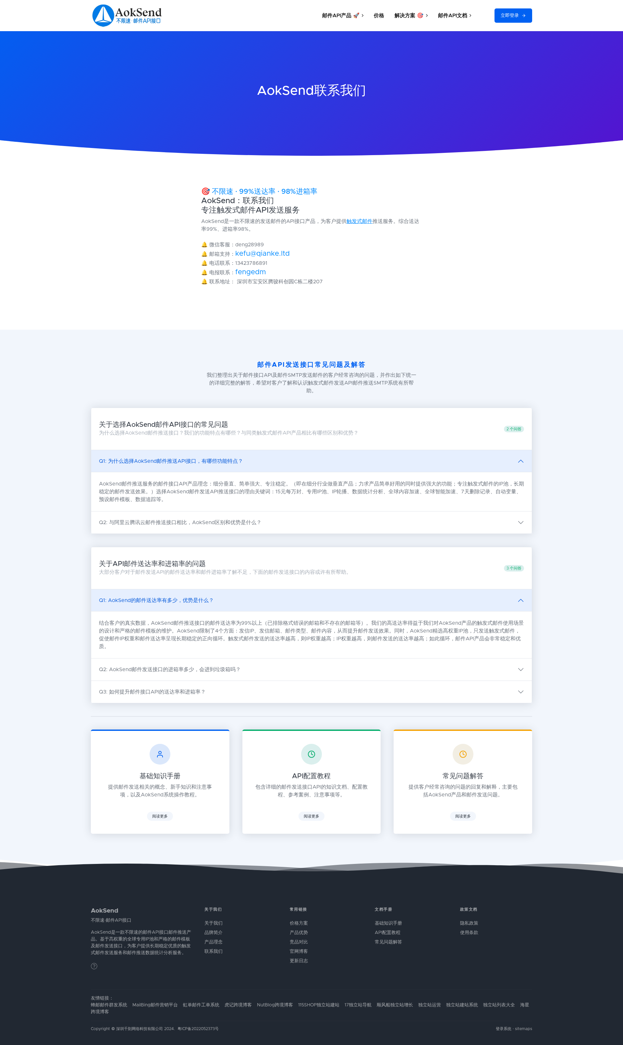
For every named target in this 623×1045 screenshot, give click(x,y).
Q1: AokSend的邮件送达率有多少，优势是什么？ (156, 600)
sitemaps (523, 1029)
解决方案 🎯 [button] (409, 15)
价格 (379, 15)
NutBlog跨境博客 (275, 1005)
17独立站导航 (358, 1005)
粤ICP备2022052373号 (198, 1029)
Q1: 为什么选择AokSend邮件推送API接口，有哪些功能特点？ (171, 461)
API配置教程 (387, 932)
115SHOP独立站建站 (318, 1005)
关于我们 (213, 923)
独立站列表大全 (499, 1005)
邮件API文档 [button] (452, 15)
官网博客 (299, 951)
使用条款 (469, 932)
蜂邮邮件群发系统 (109, 1005)
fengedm (250, 272)
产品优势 (299, 932)
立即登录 (510, 15)
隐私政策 (469, 923)
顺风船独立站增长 (395, 1005)
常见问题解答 (388, 942)
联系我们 (213, 951)
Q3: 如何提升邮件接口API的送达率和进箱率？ (152, 692)
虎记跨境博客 (238, 1005)
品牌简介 (213, 932)
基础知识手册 (388, 923)
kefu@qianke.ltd (262, 253)
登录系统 (503, 1029)
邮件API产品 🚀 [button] (341, 15)
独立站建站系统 (462, 1005)
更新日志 (299, 961)
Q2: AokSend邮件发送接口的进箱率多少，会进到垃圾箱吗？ (170, 669)
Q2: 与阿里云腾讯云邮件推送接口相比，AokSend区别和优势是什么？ (180, 522)
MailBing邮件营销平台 (155, 1005)
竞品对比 (299, 942)
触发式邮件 (360, 221)
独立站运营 (429, 1005)
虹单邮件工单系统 (201, 1005)
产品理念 (213, 942)
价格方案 (299, 923)
